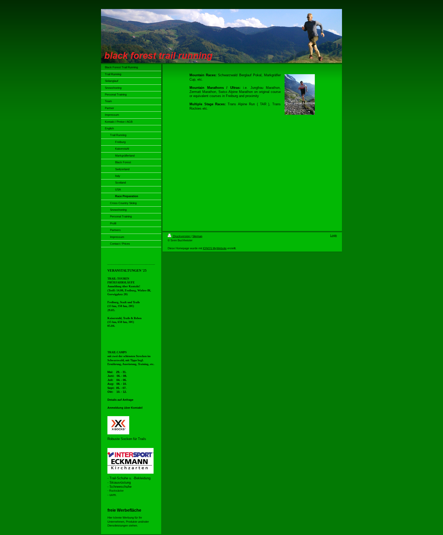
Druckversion (181, 236)
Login (333, 235)
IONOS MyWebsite (215, 248)
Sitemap (197, 236)
